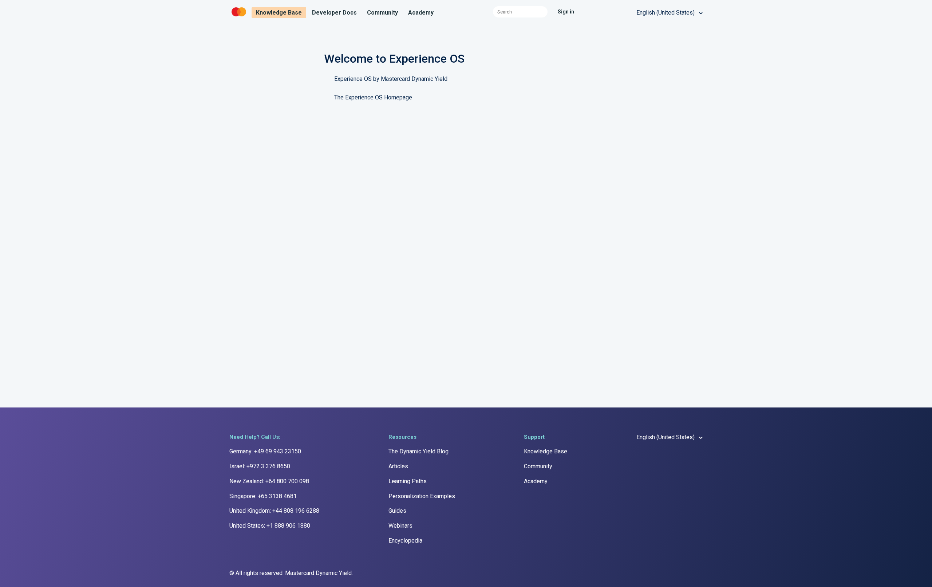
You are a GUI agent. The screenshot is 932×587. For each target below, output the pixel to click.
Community (382, 12)
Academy (421, 12)
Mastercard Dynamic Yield (318, 573)
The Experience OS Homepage (373, 97)
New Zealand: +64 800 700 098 (269, 481)
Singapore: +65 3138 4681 (263, 496)
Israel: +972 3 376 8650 (259, 466)
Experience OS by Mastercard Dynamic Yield (390, 78)
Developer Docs (334, 12)
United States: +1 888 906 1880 (269, 525)
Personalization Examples (421, 496)
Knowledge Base (279, 12)
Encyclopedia (405, 540)
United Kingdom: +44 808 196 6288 (274, 510)
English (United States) (666, 12)
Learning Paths (407, 481)
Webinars (400, 525)
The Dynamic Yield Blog (418, 451)
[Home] (239, 16)
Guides (397, 510)
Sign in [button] (566, 12)
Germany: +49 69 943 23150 (265, 451)
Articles (398, 466)
